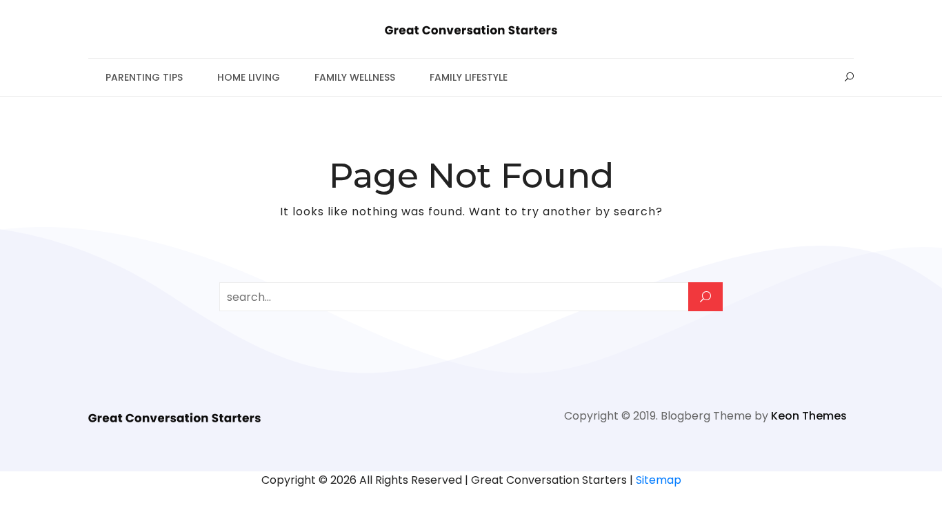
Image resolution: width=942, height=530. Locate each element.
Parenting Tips (144, 77)
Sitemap (658, 480)
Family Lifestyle (469, 77)
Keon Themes (809, 416)
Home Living (248, 77)
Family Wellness (354, 77)
